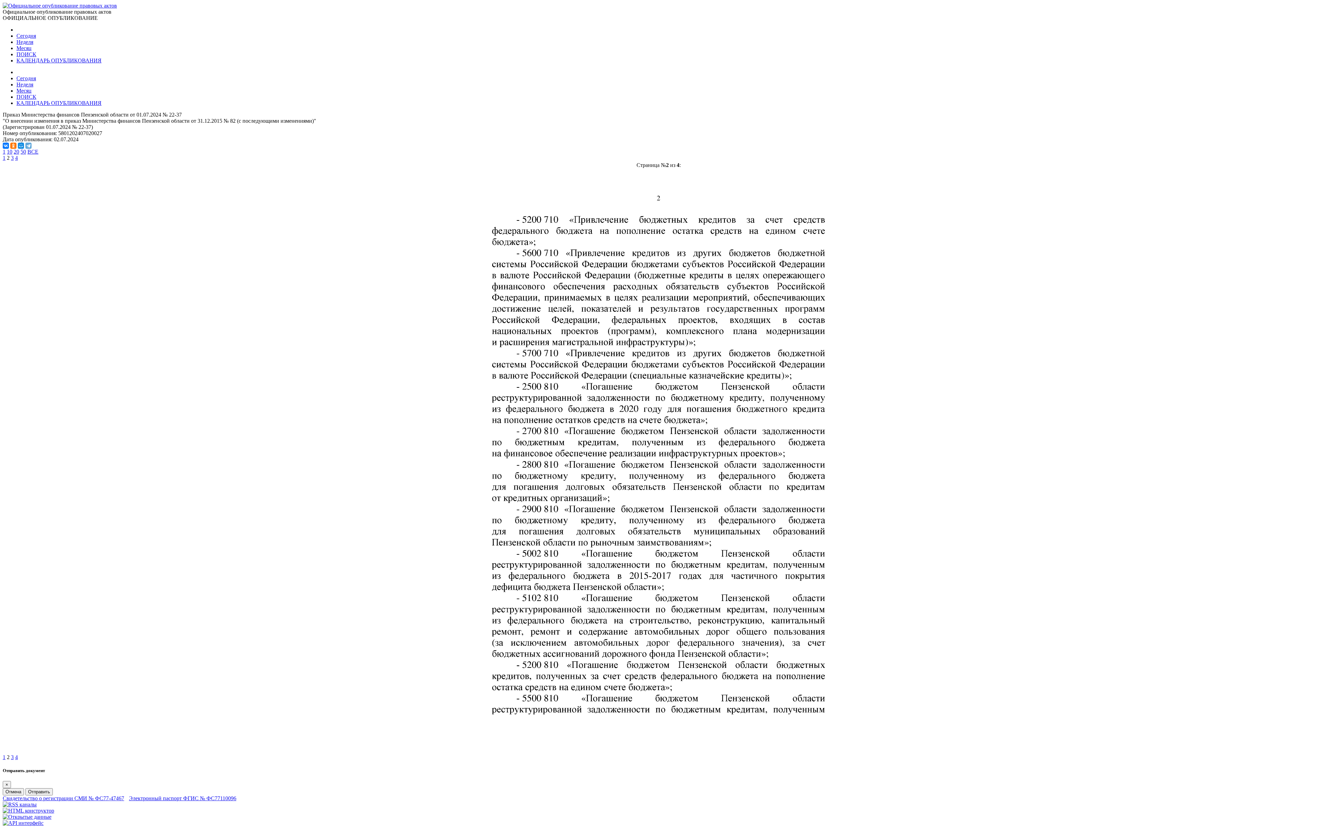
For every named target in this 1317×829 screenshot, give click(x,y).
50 (23, 152)
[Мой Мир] (21, 146)
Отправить (39, 791)
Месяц (24, 48)
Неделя (24, 42)
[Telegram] (28, 146)
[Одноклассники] (13, 146)
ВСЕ (32, 152)
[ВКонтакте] (6, 146)
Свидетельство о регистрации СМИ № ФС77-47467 (63, 798)
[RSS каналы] (20, 804)
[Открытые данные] (27, 817)
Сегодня (26, 36)
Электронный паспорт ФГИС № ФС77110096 (182, 798)
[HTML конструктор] (28, 811)
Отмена (13, 791)
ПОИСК (26, 54)
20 (16, 152)
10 (9, 152)
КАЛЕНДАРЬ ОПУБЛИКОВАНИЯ (59, 60)
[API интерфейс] (23, 823)
